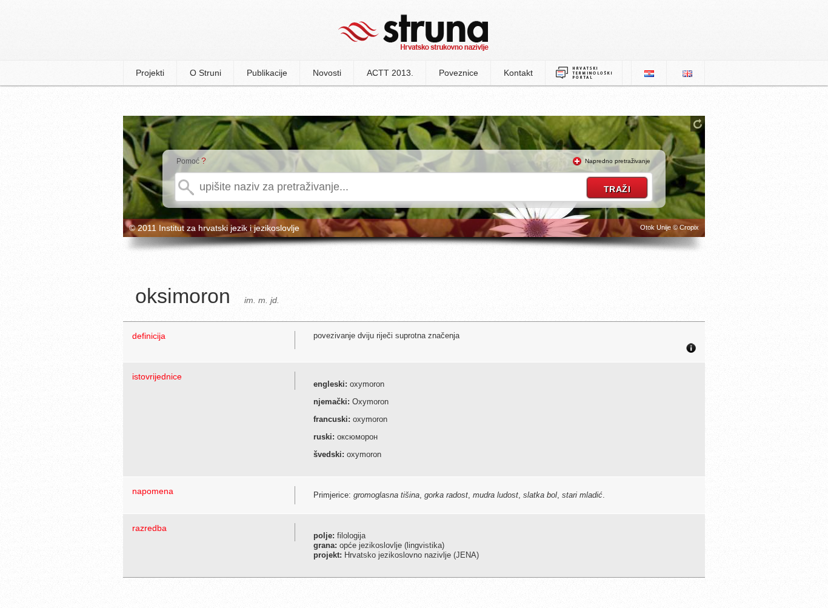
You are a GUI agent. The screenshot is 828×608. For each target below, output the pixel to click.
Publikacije (267, 73)
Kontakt (518, 73)
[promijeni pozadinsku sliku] (697, 124)
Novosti (327, 73)
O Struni (205, 73)
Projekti (150, 73)
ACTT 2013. (390, 73)
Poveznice (458, 73)
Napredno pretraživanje (617, 161)
